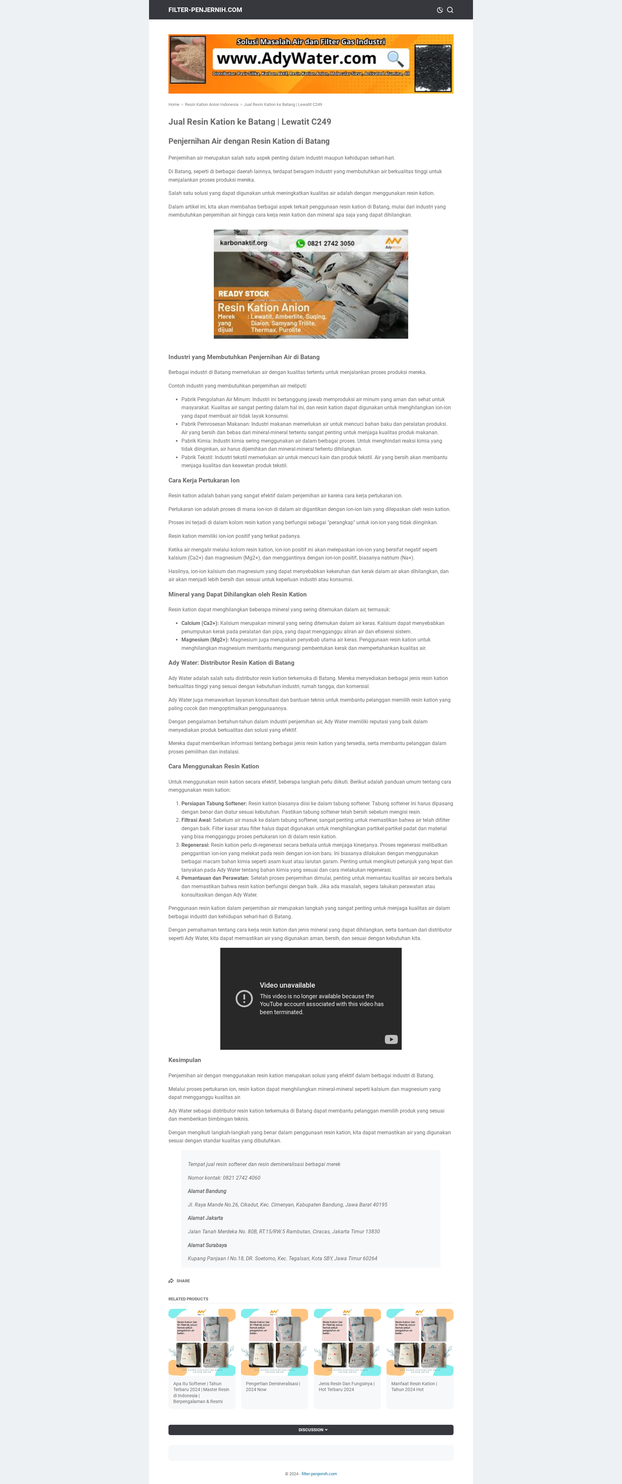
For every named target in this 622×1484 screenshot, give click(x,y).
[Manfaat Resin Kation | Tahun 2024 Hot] (420, 1342)
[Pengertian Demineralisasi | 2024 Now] (274, 1342)
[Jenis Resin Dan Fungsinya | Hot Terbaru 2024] (347, 1342)
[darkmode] (440, 9)
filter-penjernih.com (205, 10)
